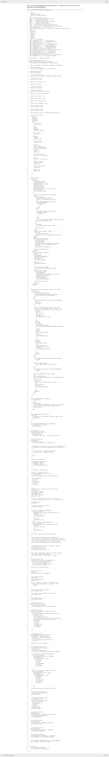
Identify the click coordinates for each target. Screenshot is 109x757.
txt (104, 755)
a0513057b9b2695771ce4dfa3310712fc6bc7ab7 (45, 5)
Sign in (106, 1)
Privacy (10, 755)
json (107, 755)
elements (71, 5)
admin (76, 5)
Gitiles (7, 755)
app (67, 5)
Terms (13, 755)
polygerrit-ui (62, 5)
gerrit (28, 5)
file (50, 9)
